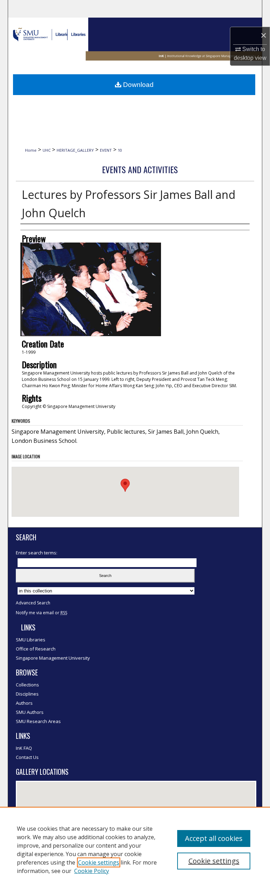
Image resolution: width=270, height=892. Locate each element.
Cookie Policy (91, 871)
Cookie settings (98, 862)
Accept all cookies (214, 838)
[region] (135, 849)
